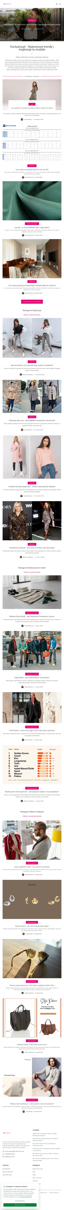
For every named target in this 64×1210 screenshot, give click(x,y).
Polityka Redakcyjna (54, 1192)
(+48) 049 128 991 (10, 1154)
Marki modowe (32, 863)
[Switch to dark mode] (56, 3)
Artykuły (36, 1130)
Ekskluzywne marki (32, 613)
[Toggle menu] (60, 4)
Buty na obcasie (37, 1178)
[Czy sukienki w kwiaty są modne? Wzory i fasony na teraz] (32, 94)
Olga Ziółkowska (7, 1175)
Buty (34, 1172)
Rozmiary (31, 165)
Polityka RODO (43, 1192)
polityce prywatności (26, 1197)
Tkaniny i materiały (32, 223)
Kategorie (36, 1165)
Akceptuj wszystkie (20, 1205)
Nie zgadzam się (20, 1201)
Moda (32, 104)
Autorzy (5, 1165)
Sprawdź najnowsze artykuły (32, 301)
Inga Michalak (6, 1169)
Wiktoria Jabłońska (8, 1172)
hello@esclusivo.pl (10, 1156)
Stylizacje (32, 20)
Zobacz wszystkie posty (32, 315)
